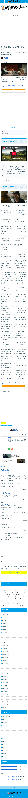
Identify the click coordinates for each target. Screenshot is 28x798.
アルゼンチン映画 (5, 642)
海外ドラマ (4, 620)
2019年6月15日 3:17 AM (5, 504)
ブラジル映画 (5, 694)
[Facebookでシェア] (5, 58)
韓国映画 (4, 626)
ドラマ (11, 425)
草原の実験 (11, 214)
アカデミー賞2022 (6, 716)
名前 (2, 556)
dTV (3, 741)
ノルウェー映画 (5, 682)
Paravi (3, 756)
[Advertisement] (14, 30)
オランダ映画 (5, 657)
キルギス (4, 422)
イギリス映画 (5, 645)
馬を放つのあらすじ (6, 131)
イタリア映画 (5, 651)
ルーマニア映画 (5, 704)
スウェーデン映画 (5, 666)
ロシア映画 (4, 707)
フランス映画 (5, 691)
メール (3, 561)
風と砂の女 (20, 212)
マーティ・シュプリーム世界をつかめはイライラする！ (12, 772)
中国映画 (4, 629)
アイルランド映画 (5, 639)
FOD (3, 744)
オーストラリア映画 (6, 635)
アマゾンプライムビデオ (7, 738)
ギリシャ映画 (5, 663)
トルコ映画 (4, 679)
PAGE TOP (14, 787)
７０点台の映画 (5, 425)
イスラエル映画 (5, 648)
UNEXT (3, 735)
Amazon (13, 89)
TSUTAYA (4, 753)
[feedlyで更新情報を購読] (9, 449)
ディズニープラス (5, 732)
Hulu (3, 747)
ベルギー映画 (5, 697)
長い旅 (3, 214)
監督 (3, 719)
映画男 (9, 437)
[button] (25, 409)
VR (2, 725)
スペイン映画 (5, 670)
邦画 (3, 617)
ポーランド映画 (5, 701)
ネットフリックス (5, 750)
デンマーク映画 (5, 673)
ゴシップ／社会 (5, 722)
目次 (12, 127)
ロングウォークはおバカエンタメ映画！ (9, 766)
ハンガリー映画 (5, 685)
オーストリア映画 (5, 654)
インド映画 (4, 632)
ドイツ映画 (4, 676)
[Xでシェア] (2, 58)
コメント (4, 541)
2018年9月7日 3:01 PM (5, 470)
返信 (25, 489)
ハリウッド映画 (5, 614)
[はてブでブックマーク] (7, 58)
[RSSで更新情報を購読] (12, 449)
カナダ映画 (4, 660)
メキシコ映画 (5, 688)
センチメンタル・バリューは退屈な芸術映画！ (10, 776)
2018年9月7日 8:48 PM (6, 493)
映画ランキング (5, 728)
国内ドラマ (4, 623)
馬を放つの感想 (5, 133)
